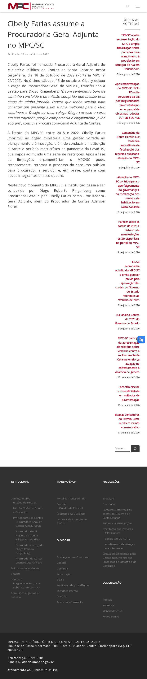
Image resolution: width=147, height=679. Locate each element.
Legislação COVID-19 (117, 538)
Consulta (62, 596)
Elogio (60, 579)
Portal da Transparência (71, 498)
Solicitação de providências (73, 585)
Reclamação (64, 574)
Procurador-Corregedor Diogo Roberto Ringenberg (30, 549)
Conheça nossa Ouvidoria (72, 557)
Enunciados (109, 504)
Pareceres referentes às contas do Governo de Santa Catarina (117, 514)
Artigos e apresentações (117, 523)
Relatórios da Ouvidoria (71, 514)
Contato (15, 574)
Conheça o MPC (20, 498)
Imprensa (108, 605)
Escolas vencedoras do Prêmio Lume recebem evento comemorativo (127, 421)
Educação (108, 498)
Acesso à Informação (70, 602)
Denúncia (62, 568)
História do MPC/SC (25, 502)
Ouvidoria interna (67, 591)
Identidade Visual (113, 611)
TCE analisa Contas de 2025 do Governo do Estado (127, 319)
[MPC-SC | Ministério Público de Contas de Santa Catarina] (31, 6)
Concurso (16, 579)
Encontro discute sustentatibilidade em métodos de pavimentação (128, 393)
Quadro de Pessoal (71, 508)
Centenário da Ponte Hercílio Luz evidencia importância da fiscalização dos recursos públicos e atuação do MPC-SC (127, 147)
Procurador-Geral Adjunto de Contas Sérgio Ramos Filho (28, 535)
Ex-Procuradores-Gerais (25, 568)
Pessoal (61, 504)
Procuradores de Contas (28, 518)
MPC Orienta (112, 533)
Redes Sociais (111, 616)
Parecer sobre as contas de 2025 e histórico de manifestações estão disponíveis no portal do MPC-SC (128, 234)
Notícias (107, 599)
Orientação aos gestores (118, 529)
